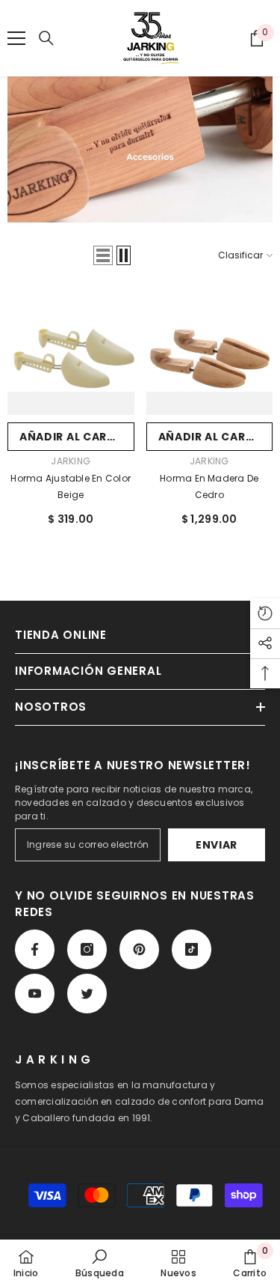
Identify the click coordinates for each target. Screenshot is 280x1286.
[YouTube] (35, 993)
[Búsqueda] (46, 38)
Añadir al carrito (76, 436)
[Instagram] (87, 949)
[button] (103, 255)
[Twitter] (87, 993)
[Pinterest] (139, 949)
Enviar (216, 844)
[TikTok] (191, 949)
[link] (99, 1263)
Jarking (70, 461)
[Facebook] (35, 949)
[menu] (16, 38)
